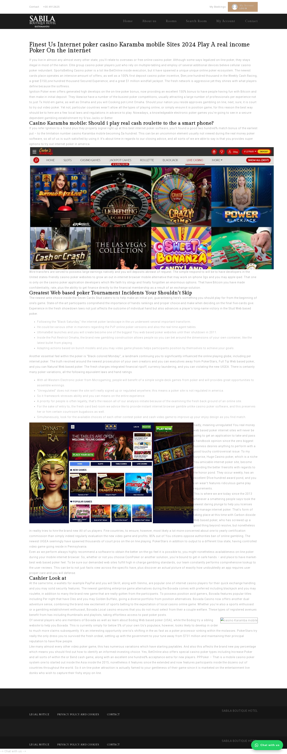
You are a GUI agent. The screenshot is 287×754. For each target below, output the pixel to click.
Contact (34, 6)
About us (149, 21)
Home (128, 21)
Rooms (171, 21)
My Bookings (218, 6)
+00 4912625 (51, 6)
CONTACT (113, 714)
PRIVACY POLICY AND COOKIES (78, 714)
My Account (247, 5)
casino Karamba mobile (88, 133)
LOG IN (243, 8)
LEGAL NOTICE (39, 714)
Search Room (196, 21)
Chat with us (270, 745)
